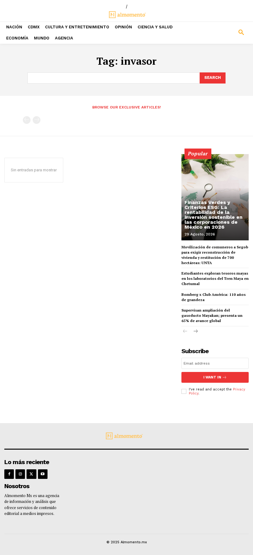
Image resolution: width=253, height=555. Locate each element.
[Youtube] (43, 474)
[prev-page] (27, 120)
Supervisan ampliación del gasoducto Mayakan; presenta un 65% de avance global (212, 315)
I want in (212, 377)
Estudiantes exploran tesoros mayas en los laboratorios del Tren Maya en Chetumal (215, 278)
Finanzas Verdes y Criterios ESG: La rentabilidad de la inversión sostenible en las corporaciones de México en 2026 (214, 214)
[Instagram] (20, 474)
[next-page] (195, 332)
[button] (221, 32)
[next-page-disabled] (36, 120)
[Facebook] (9, 474)
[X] (31, 474)
